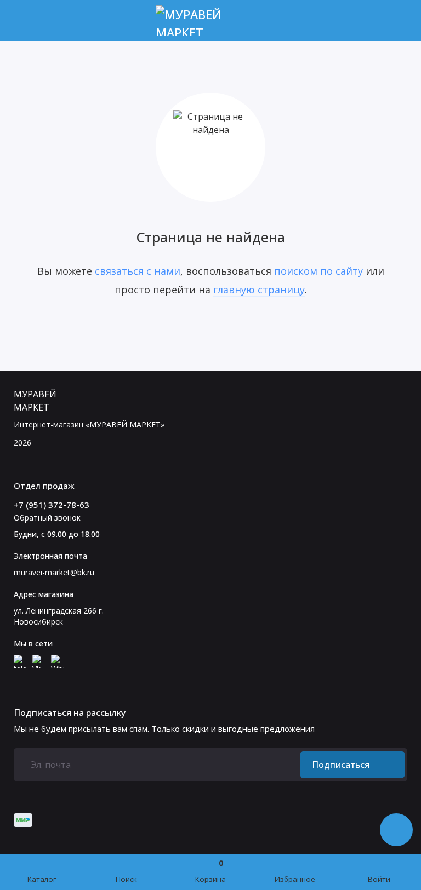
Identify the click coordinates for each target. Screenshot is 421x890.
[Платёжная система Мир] (23, 820)
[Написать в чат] (396, 829)
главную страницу (259, 289)
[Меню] (20, 20)
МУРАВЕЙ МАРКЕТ (35, 400)
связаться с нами (137, 271)
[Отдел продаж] (400, 20)
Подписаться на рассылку (70, 712)
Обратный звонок (47, 517)
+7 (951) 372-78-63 (51, 504)
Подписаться (340, 765)
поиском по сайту (318, 271)
